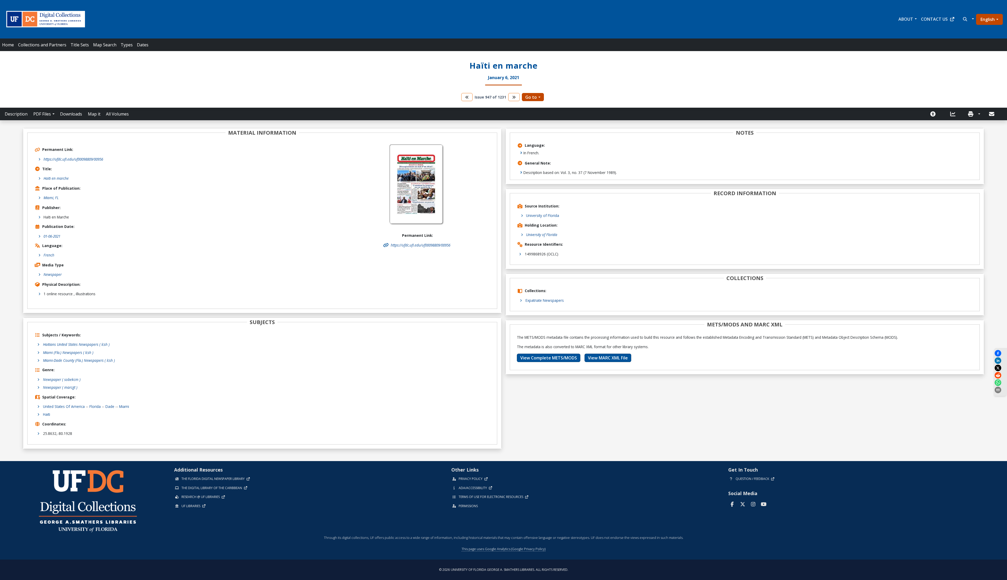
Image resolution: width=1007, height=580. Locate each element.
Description (16, 114)
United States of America (64, 406)
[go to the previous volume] (467, 97)
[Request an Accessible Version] (934, 114)
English (988, 19)
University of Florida (542, 215)
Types (127, 45)
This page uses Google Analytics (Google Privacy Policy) (503, 548)
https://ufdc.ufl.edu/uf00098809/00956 (73, 159)
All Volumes (117, 114)
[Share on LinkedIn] (1000, 360)
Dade (109, 406)
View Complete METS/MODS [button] (548, 358)
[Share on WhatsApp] (1000, 382)
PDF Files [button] (42, 114)
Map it (94, 114)
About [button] (905, 19)
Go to (531, 97)
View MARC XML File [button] (608, 358)
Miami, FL (51, 197)
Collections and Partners (42, 45)
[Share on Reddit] (1000, 375)
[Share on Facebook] (1000, 353)
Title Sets (80, 45)
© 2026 (503, 569)
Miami (124, 406)
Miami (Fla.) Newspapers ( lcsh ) (68, 352)
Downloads (71, 114)
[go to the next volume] (514, 97)
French (49, 255)
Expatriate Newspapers (545, 300)
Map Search (104, 45)
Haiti (46, 414)
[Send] (992, 114)
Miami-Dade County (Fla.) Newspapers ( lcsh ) (79, 360)
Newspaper (53, 274)
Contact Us (934, 19)
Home (8, 45)
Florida (95, 406)
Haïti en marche (56, 178)
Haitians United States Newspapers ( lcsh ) (76, 344)
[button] (968, 19)
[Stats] (954, 114)
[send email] (1000, 390)
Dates (142, 45)
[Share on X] (1000, 368)
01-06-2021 (52, 236)
